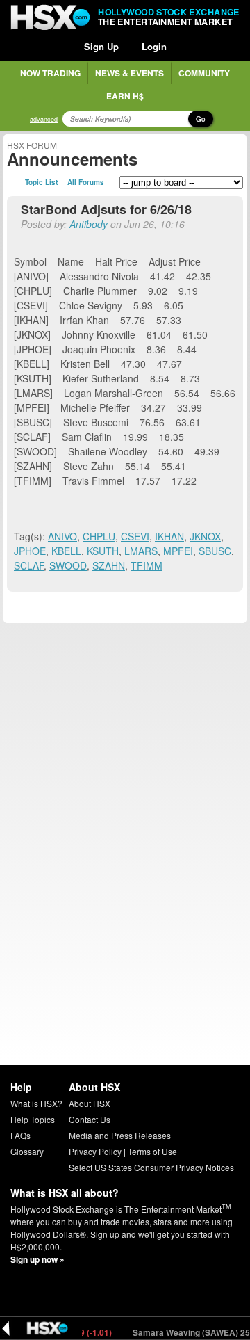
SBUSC (215, 551)
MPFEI (178, 551)
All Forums (85, 182)
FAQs (20, 1135)
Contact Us (89, 1119)
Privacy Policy (95, 1151)
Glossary (27, 1151)
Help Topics (32, 1119)
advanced (44, 119)
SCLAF (29, 565)
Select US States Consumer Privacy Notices (151, 1167)
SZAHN (108, 565)
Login (154, 46)
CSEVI (135, 536)
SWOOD (68, 565)
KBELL (66, 551)
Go (201, 119)
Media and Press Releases (120, 1135)
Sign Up (101, 46)
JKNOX (205, 536)
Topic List (41, 182)
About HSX (89, 1103)
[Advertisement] (125, 752)
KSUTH (103, 551)
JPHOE (30, 551)
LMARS (141, 551)
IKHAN (169, 536)
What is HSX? (36, 1103)
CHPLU (99, 536)
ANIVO (62, 536)
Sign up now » (37, 1259)
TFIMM (146, 565)
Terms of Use (152, 1151)
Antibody (88, 224)
